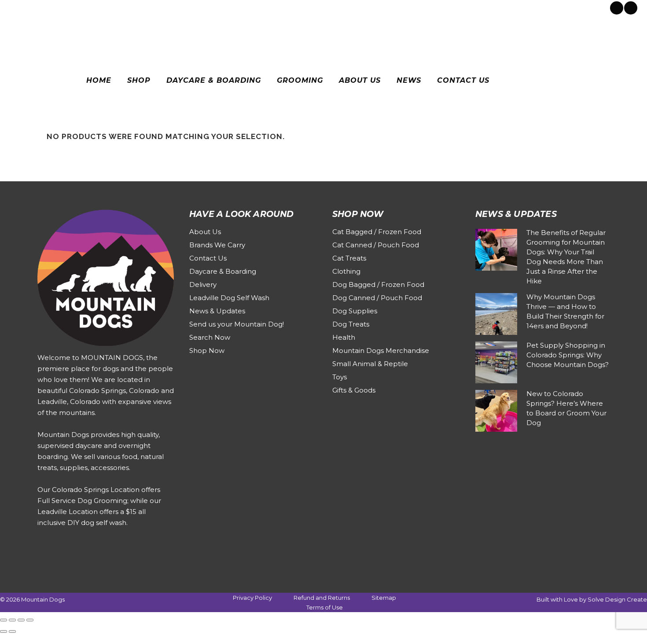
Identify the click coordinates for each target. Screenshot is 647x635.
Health (343, 337)
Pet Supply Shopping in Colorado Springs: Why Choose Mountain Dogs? (567, 355)
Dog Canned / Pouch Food (377, 298)
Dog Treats (350, 324)
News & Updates (217, 311)
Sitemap (383, 597)
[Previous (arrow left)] (3, 631)
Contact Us (208, 258)
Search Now (209, 337)
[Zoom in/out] (3, 620)
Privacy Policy (252, 597)
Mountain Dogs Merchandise (380, 350)
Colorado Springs (41, 7)
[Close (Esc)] (29, 620)
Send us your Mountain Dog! (236, 324)
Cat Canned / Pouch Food (375, 245)
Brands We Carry (217, 245)
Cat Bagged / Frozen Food (376, 232)
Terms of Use (324, 607)
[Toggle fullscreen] (12, 620)
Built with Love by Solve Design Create (592, 599)
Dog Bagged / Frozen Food (378, 284)
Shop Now (206, 350)
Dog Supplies (354, 311)
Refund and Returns (322, 597)
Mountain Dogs (43, 599)
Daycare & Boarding (222, 271)
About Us (205, 232)
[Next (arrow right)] (12, 631)
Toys (339, 377)
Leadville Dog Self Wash (229, 298)
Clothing (346, 271)
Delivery (203, 284)
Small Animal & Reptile (370, 364)
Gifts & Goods (353, 390)
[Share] (21, 620)
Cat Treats (349, 258)
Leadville (86, 7)
